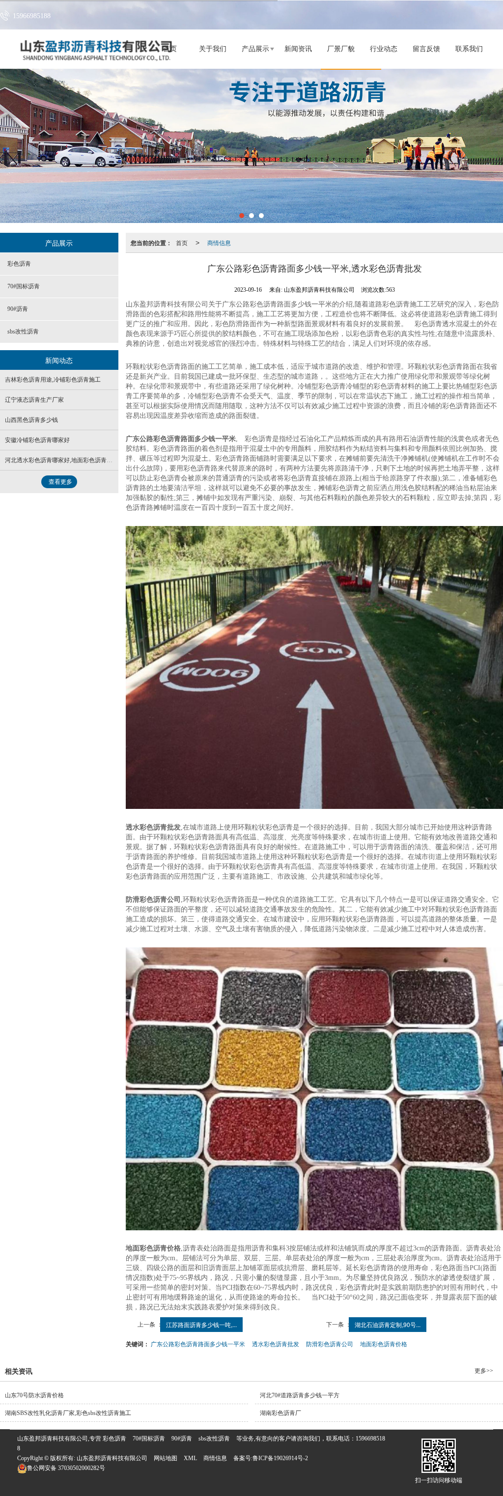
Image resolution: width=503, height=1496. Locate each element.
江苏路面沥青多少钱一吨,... (201, 1324)
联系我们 (469, 49)
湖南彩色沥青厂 (280, 1413)
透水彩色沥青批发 (275, 1343)
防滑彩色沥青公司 (329, 1343)
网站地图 (165, 1458)
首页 (182, 242)
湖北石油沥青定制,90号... (387, 1324)
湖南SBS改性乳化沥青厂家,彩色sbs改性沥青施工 (68, 1413)
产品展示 (255, 49)
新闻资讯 (298, 49)
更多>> (484, 1370)
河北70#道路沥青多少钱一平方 (299, 1395)
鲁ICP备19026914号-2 (280, 1458)
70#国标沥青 (23, 286)
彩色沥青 (19, 263)
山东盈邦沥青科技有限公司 (112, 1458)
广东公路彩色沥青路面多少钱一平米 (198, 1343)
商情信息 (219, 242)
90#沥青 (17, 308)
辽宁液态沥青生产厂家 (34, 399)
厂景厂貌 (341, 49)
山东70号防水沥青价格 (34, 1395)
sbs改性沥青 (23, 331)
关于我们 (212, 49)
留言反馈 (426, 49)
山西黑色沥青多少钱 (31, 419)
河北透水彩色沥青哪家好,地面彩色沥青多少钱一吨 (70, 460)
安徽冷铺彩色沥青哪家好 (37, 440)
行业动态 (383, 49)
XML (190, 1458)
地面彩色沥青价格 (383, 1343)
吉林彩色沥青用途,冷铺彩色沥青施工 (53, 379)
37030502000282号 (66, 1468)
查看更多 (60, 481)
